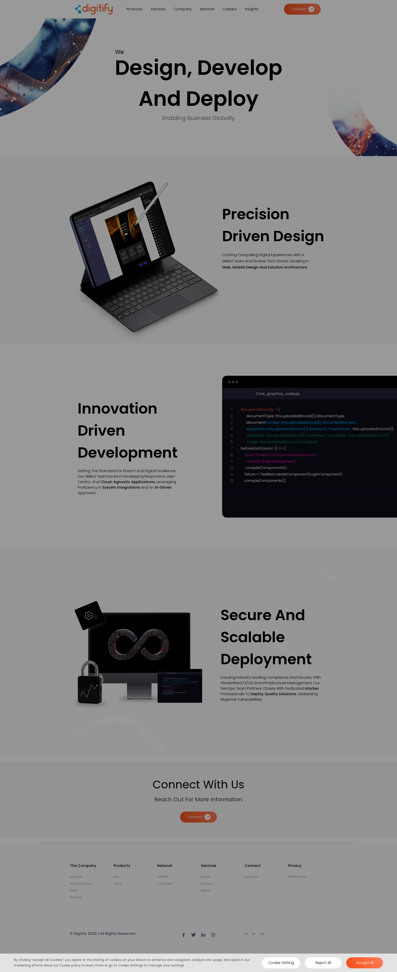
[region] (198, 963)
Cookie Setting (281, 962)
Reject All (323, 962)
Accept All (365, 962)
